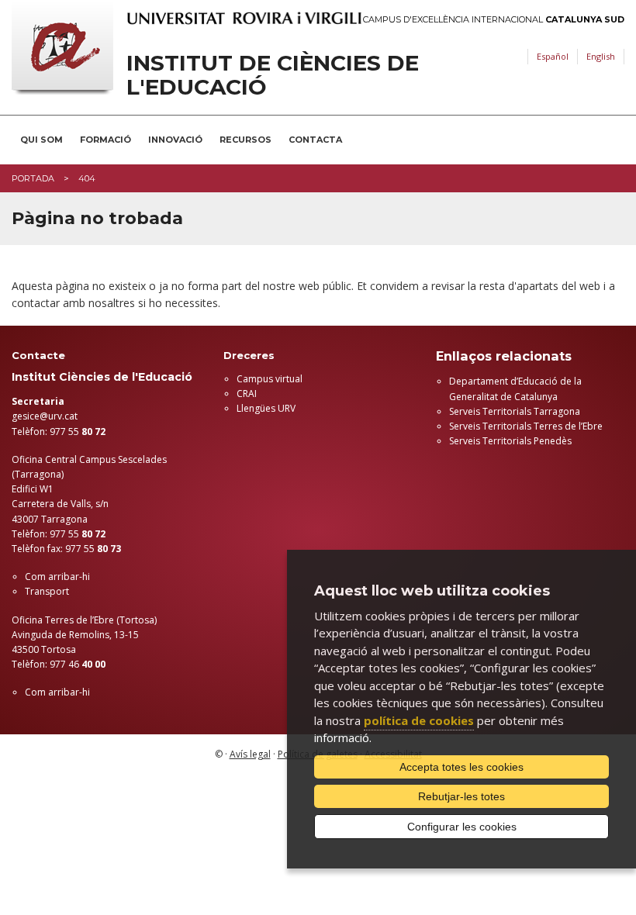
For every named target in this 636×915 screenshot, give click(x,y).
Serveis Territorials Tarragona (514, 411)
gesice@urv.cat (45, 416)
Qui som (41, 139)
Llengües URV (266, 408)
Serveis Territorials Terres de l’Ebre (526, 426)
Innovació (175, 139)
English (600, 56)
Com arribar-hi (57, 576)
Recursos (245, 139)
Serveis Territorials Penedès (510, 440)
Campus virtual (269, 378)
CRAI (247, 393)
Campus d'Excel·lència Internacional (493, 20)
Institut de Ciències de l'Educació (272, 75)
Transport (47, 591)
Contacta (315, 139)
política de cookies (419, 720)
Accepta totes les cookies (461, 767)
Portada (33, 178)
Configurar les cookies (462, 826)
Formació (105, 139)
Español (553, 56)
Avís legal (250, 754)
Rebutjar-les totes (461, 796)
